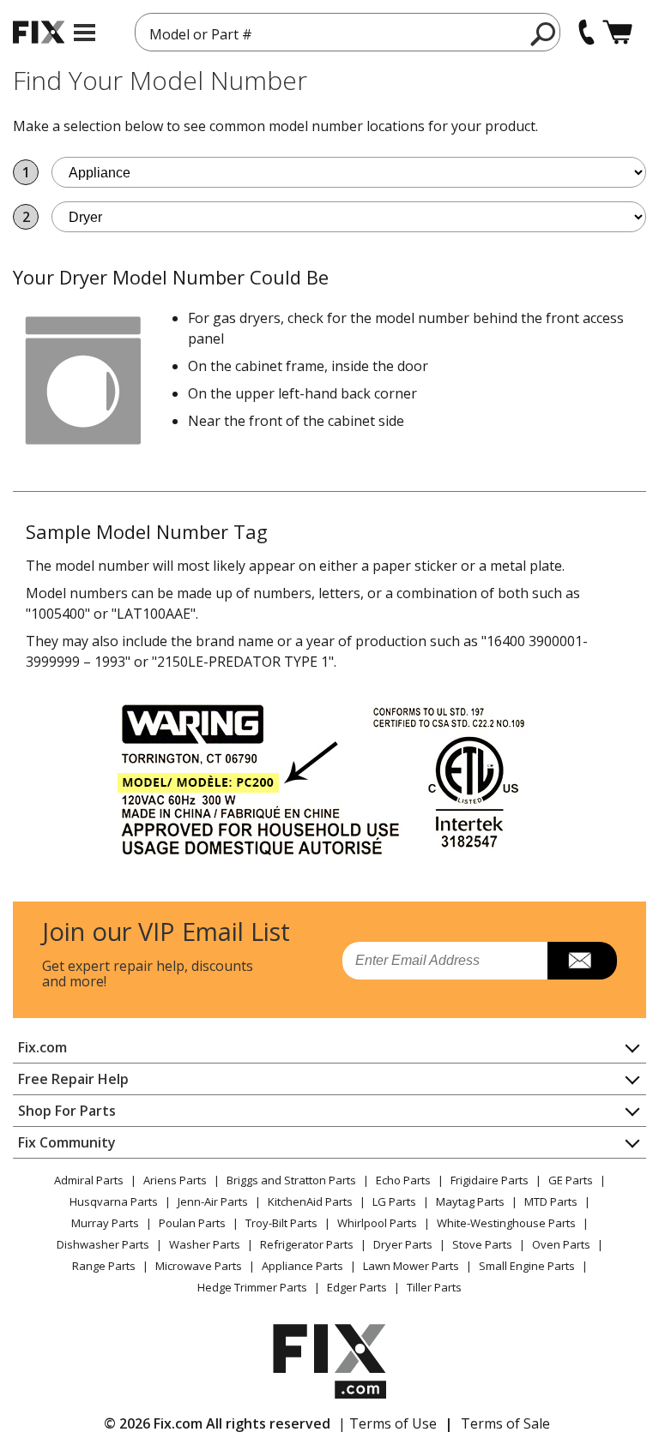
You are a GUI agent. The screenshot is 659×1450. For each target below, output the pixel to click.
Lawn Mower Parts (411, 1265)
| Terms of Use (387, 1423)
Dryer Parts (402, 1244)
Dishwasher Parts (103, 1244)
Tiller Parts (434, 1287)
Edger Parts (357, 1287)
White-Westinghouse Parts (506, 1223)
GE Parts (570, 1180)
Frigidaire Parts (489, 1180)
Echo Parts (403, 1180)
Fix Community (67, 1142)
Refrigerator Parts (307, 1244)
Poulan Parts (192, 1223)
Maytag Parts (470, 1201)
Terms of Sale (505, 1423)
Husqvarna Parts (114, 1201)
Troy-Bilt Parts (281, 1223)
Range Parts (104, 1265)
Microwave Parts (198, 1265)
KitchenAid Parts (310, 1201)
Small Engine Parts (527, 1265)
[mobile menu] (84, 33)
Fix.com (42, 1047)
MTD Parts (550, 1201)
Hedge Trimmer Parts (252, 1287)
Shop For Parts (67, 1110)
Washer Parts (204, 1244)
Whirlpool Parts (377, 1223)
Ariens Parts (175, 1180)
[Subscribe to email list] (582, 961)
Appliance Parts (302, 1265)
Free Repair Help (73, 1079)
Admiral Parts (89, 1180)
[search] (543, 33)
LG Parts (394, 1201)
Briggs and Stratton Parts (291, 1180)
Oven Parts (561, 1244)
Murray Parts (105, 1223)
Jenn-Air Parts (213, 1201)
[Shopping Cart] (617, 32)
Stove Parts (482, 1244)
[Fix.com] (38, 32)
